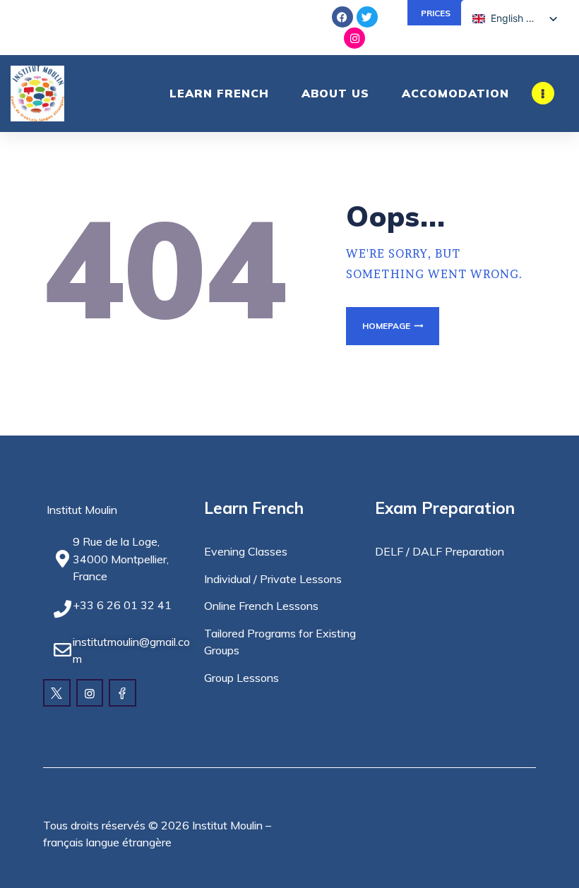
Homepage (386, 325)
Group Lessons (241, 678)
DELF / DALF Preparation (439, 551)
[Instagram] (354, 38)
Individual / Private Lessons (273, 579)
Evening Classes (245, 551)
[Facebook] (342, 17)
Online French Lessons (261, 606)
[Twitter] (367, 17)
